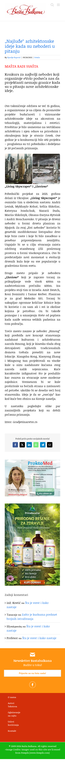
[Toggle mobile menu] (58, 4)
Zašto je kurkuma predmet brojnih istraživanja (32, 616)
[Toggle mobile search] (52, 4)
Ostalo (37, 57)
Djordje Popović (14, 57)
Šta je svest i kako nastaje (39, 638)
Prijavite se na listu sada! (32, 673)
